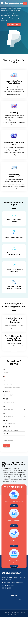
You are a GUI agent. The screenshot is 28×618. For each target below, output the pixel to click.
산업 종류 (6, 420)
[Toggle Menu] (25, 4)
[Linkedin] (3, 588)
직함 (4, 406)
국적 (4, 413)
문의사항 (5, 434)
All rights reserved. (14, 614)
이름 (4, 369)
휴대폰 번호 (6, 391)
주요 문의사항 (7, 427)
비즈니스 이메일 (7, 384)
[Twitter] (8, 588)
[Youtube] (10, 588)
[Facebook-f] (5, 588)
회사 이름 (6, 399)
